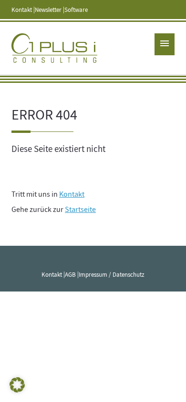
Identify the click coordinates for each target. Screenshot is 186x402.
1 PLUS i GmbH (54, 48)
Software (76, 10)
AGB (70, 275)
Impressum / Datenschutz (112, 275)
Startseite (80, 209)
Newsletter (48, 10)
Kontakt (21, 10)
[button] (17, 385)
